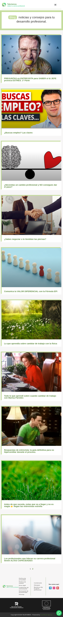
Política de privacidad (22, 579)
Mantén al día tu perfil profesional (38, 588)
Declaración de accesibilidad (23, 591)
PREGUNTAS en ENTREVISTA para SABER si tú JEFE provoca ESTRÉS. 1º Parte (30, 79)
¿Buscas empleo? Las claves (18, 133)
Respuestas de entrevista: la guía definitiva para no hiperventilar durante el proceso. (29, 451)
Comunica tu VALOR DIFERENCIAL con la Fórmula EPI (30, 291)
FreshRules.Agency (46, 615)
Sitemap (21, 594)
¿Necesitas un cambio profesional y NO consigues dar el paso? (30, 186)
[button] (55, 4)
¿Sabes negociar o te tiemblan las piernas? (25, 239)
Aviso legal (22, 585)
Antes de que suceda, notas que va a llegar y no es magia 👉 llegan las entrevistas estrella (29, 505)
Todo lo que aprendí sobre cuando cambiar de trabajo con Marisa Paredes (30, 397)
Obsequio (37, 585)
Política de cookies (22, 582)
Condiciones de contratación (24, 588)
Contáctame (38, 583)
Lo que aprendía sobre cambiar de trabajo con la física (30, 343)
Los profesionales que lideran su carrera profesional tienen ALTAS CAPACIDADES (29, 559)
